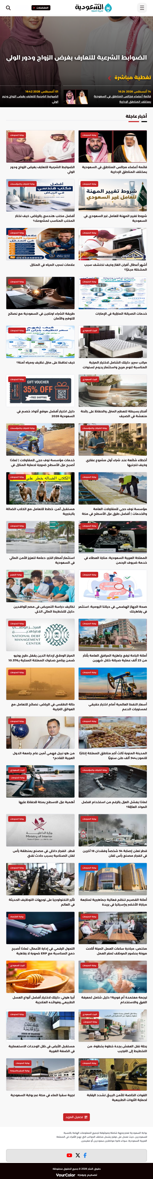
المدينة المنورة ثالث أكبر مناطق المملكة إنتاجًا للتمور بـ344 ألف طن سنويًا (113, 755)
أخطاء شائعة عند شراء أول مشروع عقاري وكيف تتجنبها (116, 462)
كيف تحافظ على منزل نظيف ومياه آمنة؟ (46, 362)
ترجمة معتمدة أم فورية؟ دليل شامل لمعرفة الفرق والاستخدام (114, 1000)
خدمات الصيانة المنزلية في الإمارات (121, 313)
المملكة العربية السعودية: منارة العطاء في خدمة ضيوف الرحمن (115, 560)
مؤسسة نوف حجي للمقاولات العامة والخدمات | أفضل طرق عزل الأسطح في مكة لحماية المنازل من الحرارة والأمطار (114, 511)
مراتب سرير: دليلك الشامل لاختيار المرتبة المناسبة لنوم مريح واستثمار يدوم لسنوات (115, 365)
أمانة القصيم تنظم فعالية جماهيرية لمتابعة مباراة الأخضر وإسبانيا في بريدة (113, 902)
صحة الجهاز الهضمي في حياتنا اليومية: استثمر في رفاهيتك (112, 609)
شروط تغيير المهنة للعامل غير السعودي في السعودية (115, 218)
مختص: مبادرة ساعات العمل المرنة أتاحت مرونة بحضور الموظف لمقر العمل (116, 951)
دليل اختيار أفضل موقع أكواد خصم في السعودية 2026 (46, 413)
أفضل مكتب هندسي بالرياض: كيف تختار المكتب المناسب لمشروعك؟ (45, 218)
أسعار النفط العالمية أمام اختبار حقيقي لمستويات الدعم (117, 706)
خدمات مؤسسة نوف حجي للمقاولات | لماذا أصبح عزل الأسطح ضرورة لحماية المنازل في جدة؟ (42, 463)
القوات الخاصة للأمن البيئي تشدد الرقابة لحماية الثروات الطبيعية (117, 1097)
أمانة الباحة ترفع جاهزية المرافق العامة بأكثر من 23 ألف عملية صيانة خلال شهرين (115, 658)
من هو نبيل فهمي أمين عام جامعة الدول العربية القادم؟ (44, 755)
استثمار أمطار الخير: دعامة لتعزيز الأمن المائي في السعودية (42, 560)
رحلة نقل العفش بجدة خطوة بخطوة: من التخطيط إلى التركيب (117, 1048)
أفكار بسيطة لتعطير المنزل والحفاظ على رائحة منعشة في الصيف (114, 413)
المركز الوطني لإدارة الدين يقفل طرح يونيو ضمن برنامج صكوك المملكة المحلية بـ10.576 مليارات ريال (42, 658)
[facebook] (85, 1155)
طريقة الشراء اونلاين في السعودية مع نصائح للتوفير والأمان (41, 316)
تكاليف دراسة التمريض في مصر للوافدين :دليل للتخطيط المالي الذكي (44, 609)
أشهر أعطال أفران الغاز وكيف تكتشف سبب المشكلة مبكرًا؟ (115, 267)
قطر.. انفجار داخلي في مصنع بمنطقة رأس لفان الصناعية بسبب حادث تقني (44, 853)
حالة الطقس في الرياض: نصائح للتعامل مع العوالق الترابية (43, 706)
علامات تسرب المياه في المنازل (52, 265)
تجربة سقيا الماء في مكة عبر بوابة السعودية (43, 1095)
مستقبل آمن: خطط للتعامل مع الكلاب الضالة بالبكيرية (40, 511)
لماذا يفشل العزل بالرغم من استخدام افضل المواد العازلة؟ (114, 804)
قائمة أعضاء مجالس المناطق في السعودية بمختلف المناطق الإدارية (114, 169)
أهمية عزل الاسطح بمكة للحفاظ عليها (47, 802)
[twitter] (77, 1155)
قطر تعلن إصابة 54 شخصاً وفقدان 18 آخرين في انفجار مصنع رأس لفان (115, 853)
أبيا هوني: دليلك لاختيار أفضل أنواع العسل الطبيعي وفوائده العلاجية (44, 1000)
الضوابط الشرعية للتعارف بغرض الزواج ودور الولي (76, 57)
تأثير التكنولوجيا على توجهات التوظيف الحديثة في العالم (42, 902)
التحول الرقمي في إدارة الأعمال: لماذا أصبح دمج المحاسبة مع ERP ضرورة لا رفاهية (43, 951)
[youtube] (69, 1155)
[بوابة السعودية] (93, 8)
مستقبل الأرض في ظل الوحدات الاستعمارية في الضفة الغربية (42, 1048)
